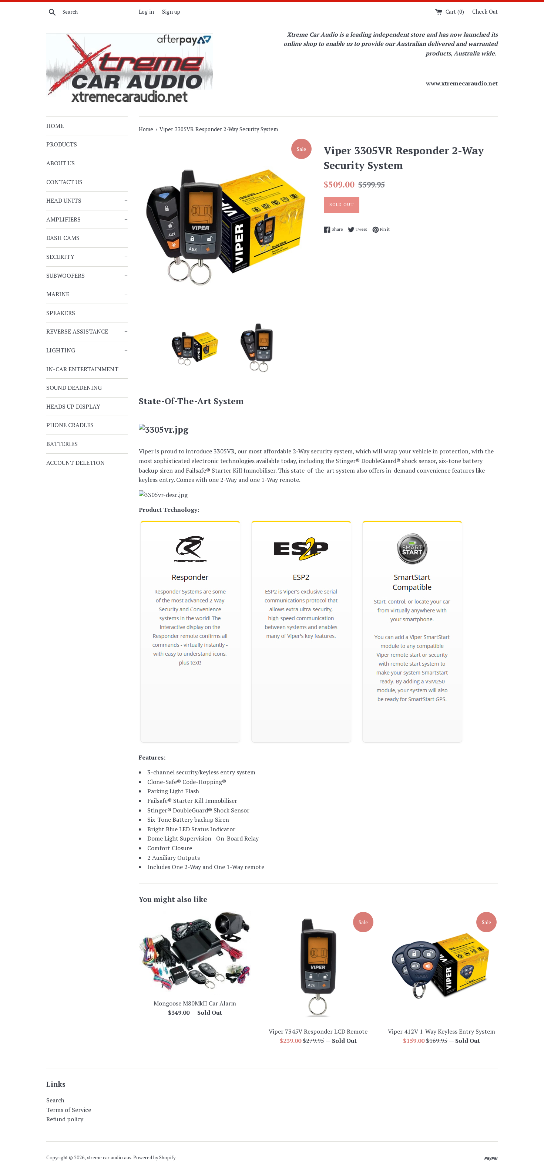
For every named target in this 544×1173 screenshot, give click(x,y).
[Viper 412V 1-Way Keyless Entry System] (442, 967)
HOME (55, 126)
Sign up (171, 11)
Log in (146, 11)
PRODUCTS (61, 144)
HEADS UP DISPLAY (73, 406)
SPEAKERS (87, 313)
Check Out (485, 11)
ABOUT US (60, 163)
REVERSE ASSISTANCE (87, 331)
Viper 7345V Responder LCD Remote (318, 1031)
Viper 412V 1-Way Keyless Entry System (441, 1031)
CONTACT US (64, 182)
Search (55, 1100)
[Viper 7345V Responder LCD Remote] (318, 967)
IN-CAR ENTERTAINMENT (82, 369)
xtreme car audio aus (109, 1158)
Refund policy (64, 1119)
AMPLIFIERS (87, 219)
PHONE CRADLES (70, 425)
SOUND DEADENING (74, 387)
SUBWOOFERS (87, 275)
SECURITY (87, 257)
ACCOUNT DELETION (75, 463)
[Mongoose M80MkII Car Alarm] (195, 953)
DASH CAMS (87, 238)
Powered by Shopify (154, 1158)
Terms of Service (68, 1110)
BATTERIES (62, 444)
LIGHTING (87, 350)
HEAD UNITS (87, 200)
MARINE (87, 294)
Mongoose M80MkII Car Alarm (195, 1003)
